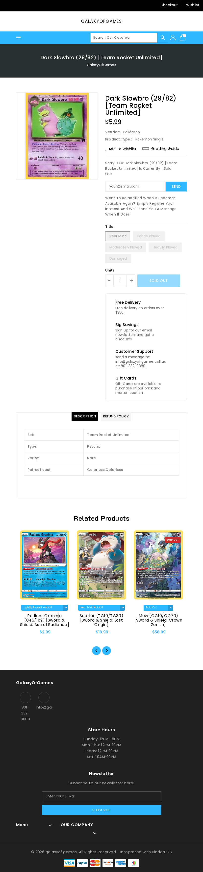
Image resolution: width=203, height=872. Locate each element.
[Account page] (173, 38)
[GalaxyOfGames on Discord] (36, 5)
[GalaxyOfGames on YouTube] (26, 5)
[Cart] (183, 38)
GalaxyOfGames (101, 21)
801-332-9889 (25, 713)
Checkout (169, 4)
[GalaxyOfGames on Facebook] (8, 5)
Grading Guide (165, 148)
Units (110, 270)
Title (109, 226)
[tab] (85, 416)
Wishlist (192, 4)
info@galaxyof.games (44, 707)
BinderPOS (162, 851)
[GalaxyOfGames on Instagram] (17, 5)
